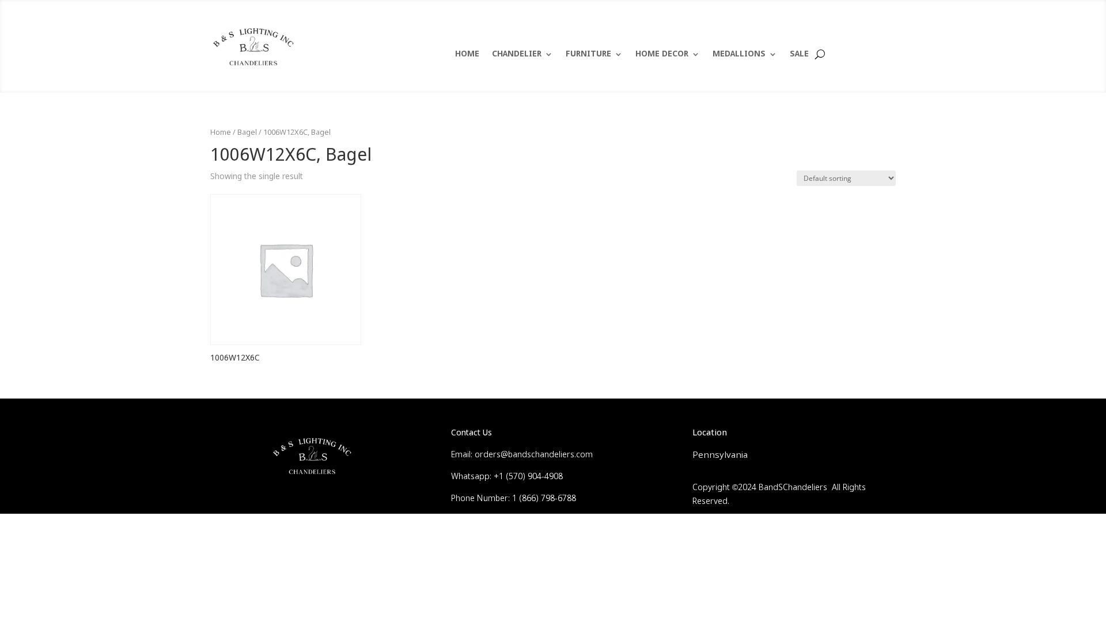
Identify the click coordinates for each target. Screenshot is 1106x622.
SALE (799, 54)
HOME (467, 54)
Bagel (247, 133)
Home (220, 133)
